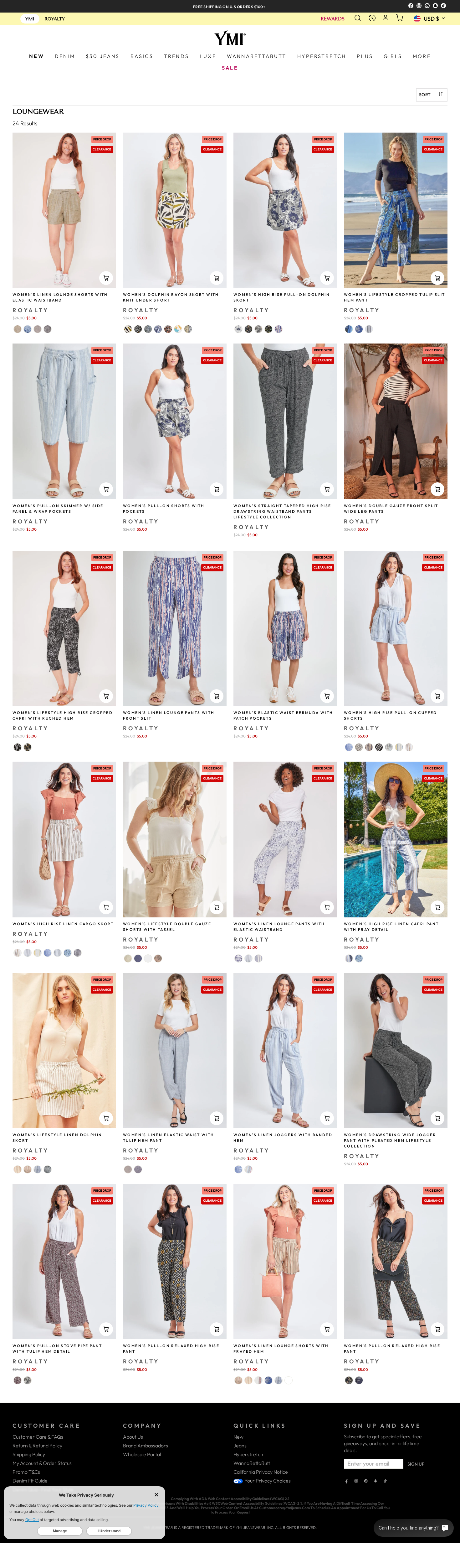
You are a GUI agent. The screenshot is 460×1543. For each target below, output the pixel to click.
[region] (230, 6)
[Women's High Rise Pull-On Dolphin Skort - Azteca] (248, 329)
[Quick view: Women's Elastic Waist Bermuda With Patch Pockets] (327, 696)
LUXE (208, 56)
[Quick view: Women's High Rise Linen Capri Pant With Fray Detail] (437, 907)
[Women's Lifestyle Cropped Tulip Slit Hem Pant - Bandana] (359, 329)
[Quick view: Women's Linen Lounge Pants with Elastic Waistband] (327, 907)
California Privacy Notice (260, 1472)
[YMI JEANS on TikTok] (385, 1481)
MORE (422, 56)
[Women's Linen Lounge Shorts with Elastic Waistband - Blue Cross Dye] (27, 329)
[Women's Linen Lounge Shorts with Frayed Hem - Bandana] (268, 1380)
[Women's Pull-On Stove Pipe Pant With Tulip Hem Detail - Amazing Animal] (27, 1380)
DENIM (65, 56)
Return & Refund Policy (37, 1445)
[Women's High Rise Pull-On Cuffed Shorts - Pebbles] (369, 747)
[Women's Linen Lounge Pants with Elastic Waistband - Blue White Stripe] (258, 958)
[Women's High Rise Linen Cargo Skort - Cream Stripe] (27, 953)
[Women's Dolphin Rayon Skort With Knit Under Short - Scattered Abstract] (128, 329)
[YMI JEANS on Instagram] (356, 1481)
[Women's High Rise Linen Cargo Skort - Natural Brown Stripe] (17, 953)
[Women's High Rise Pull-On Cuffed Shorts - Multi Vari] (389, 747)
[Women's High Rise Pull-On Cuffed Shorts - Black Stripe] (379, 747)
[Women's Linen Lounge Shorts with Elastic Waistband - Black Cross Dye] (47, 329)
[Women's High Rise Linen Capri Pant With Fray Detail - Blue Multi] (349, 958)
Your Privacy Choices (267, 1480)
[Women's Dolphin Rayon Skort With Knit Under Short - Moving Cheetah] (168, 329)
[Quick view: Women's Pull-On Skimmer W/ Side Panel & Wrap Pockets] (106, 489)
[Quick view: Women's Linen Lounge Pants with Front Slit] (216, 696)
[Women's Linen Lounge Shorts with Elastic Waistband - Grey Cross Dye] (37, 329)
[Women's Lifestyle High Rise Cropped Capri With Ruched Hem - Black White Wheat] (17, 747)
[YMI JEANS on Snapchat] (375, 1481)
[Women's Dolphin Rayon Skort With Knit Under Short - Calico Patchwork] (188, 329)
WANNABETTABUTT (257, 56)
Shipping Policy (29, 1454)
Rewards (333, 19)
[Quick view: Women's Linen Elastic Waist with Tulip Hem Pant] (216, 1118)
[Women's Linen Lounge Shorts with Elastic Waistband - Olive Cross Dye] (17, 329)
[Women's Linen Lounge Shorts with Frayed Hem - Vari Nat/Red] (258, 1380)
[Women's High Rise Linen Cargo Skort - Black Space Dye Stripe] (77, 953)
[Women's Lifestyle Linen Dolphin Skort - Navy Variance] (37, 1169)
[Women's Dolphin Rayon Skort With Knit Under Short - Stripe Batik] (138, 329)
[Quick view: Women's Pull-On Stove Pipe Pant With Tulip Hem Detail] (106, 1329)
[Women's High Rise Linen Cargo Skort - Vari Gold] (37, 953)
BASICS (141, 56)
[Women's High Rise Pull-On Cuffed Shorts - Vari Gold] (399, 747)
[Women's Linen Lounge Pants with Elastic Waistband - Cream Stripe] (248, 958)
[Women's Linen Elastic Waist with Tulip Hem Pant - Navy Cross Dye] (138, 1169)
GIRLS (393, 56)
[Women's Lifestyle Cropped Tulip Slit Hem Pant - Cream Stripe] (369, 329)
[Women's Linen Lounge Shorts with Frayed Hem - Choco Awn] (248, 1380)
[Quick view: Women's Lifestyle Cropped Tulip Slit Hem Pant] (437, 278)
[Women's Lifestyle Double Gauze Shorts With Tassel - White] (148, 958)
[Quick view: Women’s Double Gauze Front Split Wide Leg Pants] (437, 489)
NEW (36, 56)
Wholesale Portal (142, 1454)
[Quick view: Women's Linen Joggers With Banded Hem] (327, 1118)
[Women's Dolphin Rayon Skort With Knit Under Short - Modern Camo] (178, 329)
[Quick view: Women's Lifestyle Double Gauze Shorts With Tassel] (216, 907)
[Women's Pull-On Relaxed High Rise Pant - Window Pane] (359, 1380)
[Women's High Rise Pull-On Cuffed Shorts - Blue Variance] (349, 747)
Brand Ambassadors (145, 1445)
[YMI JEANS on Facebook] (346, 1481)
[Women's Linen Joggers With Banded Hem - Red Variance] (248, 1169)
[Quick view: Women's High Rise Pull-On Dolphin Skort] (327, 278)
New (238, 1437)
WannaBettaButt (251, 1463)
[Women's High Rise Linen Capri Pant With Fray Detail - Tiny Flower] (359, 958)
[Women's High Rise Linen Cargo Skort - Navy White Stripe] (57, 953)
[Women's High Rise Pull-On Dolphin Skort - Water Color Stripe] (278, 329)
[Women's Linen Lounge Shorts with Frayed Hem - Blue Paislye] (288, 1380)
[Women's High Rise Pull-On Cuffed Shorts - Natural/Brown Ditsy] (359, 747)
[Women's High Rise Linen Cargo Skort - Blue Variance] (47, 953)
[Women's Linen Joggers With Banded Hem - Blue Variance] (238, 1169)
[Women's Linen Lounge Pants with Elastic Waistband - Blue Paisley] (238, 958)
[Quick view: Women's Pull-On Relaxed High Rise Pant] (216, 1329)
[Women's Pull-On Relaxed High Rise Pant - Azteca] (349, 1380)
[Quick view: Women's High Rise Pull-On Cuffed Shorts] (437, 696)
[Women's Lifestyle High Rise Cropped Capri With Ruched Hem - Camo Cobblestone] (27, 747)
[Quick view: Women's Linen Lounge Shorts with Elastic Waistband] (106, 278)
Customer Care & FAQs (38, 1437)
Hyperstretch (248, 1454)
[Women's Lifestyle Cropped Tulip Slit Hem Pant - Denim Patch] (349, 329)
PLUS (365, 56)
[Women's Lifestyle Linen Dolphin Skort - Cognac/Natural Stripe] (27, 1169)
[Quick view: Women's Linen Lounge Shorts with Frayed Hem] (327, 1329)
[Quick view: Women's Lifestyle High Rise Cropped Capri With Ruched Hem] (106, 696)
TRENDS (176, 56)
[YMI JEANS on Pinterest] (365, 1481)
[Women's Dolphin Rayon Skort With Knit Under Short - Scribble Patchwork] (148, 329)
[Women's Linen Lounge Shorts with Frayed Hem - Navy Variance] (278, 1380)
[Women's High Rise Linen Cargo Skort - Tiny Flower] (67, 953)
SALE (230, 68)
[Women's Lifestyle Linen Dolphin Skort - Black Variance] (47, 1169)
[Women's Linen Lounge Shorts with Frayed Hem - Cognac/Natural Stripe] (238, 1380)
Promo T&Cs (26, 1472)
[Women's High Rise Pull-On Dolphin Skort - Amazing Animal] (258, 329)
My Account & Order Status (42, 1463)
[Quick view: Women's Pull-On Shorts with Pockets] (216, 489)
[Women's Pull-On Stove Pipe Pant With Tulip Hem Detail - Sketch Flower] (17, 1380)
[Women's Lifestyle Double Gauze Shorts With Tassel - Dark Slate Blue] (138, 958)
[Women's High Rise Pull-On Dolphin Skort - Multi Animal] (268, 329)
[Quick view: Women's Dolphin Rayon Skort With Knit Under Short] (216, 278)
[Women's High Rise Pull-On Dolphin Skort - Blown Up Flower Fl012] (238, 329)
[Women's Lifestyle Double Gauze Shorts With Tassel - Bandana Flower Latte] (158, 958)
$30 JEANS (103, 56)
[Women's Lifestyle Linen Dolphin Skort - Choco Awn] (17, 1169)
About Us (133, 1437)
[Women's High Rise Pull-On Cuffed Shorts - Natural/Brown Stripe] (409, 747)
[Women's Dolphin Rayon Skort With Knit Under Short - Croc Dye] (158, 329)
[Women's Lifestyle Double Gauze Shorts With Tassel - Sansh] (128, 958)
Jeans (240, 1445)
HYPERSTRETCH (321, 56)
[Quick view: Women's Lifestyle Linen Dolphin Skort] (106, 1118)
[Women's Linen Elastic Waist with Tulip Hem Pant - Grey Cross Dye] (128, 1169)
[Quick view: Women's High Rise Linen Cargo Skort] (106, 907)
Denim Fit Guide (30, 1480)
